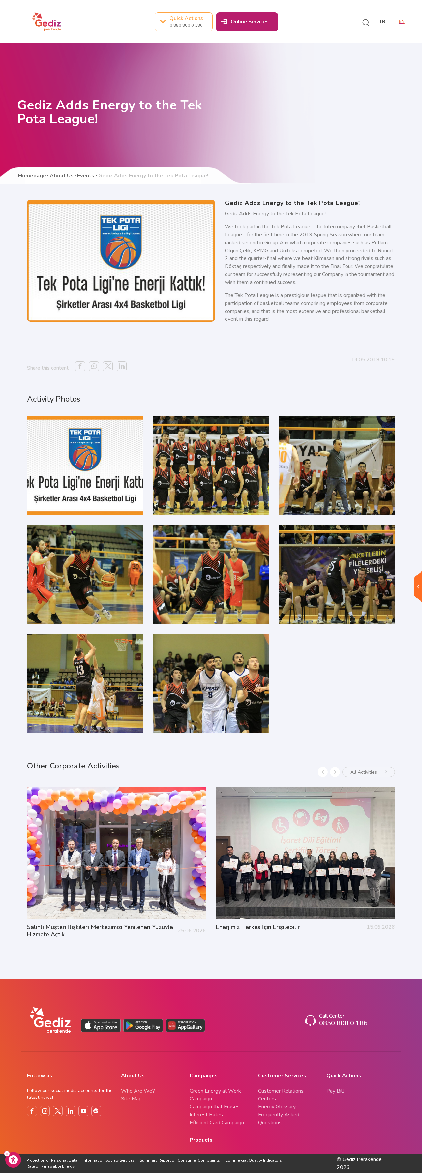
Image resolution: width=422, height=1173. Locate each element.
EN (402, 21)
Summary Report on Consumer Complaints (180, 1160)
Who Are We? (138, 1091)
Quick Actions (186, 21)
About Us (62, 175)
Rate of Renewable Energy (50, 1166)
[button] (365, 21)
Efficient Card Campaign (217, 1122)
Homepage (32, 175)
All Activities (363, 772)
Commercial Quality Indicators (253, 1160)
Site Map (131, 1098)
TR (382, 21)
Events (85, 175)
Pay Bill (335, 1091)
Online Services (250, 21)
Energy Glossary (277, 1106)
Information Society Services (109, 1160)
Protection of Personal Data (51, 1160)
